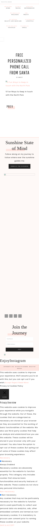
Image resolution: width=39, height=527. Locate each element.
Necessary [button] (5, 458)
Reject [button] (15, 382)
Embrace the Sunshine (19, 166)
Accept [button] (8, 382)
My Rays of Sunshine (19, 39)
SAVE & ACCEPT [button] (7, 525)
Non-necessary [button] (7, 491)
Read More (23, 382)
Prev (10, 106)
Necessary (7, 461)
